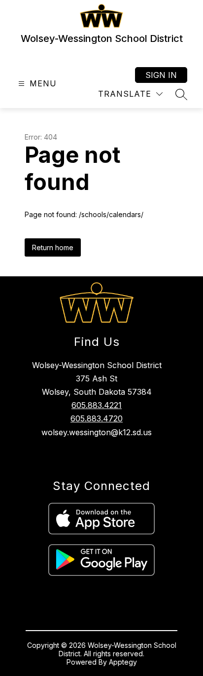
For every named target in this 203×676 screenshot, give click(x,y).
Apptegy (123, 662)
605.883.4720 (96, 418)
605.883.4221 (96, 405)
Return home (52, 247)
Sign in (161, 75)
